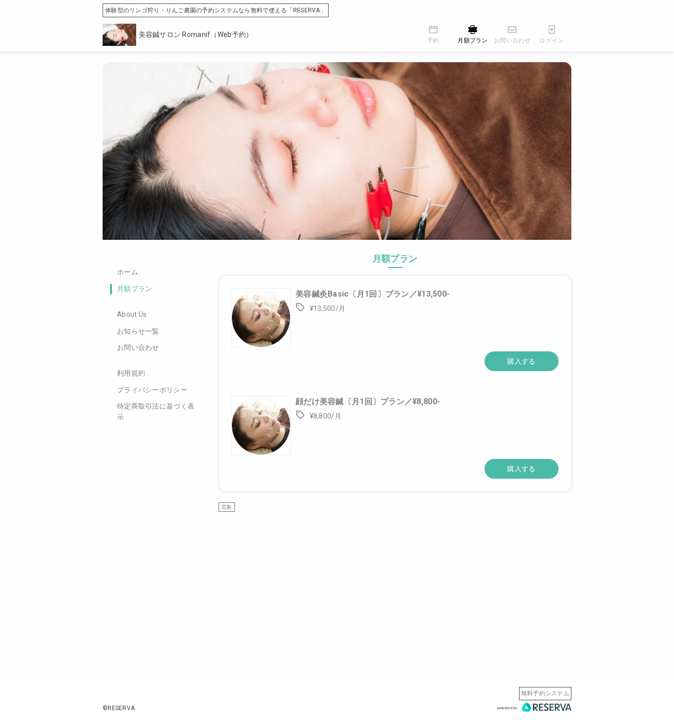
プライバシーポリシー (152, 390)
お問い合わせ (138, 347)
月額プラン (134, 289)
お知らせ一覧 (138, 331)
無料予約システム (545, 693)
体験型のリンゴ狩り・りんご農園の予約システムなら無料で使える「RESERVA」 (215, 10)
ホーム (127, 272)
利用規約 (131, 373)
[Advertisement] (395, 581)
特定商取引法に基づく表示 (155, 411)
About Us (132, 314)
